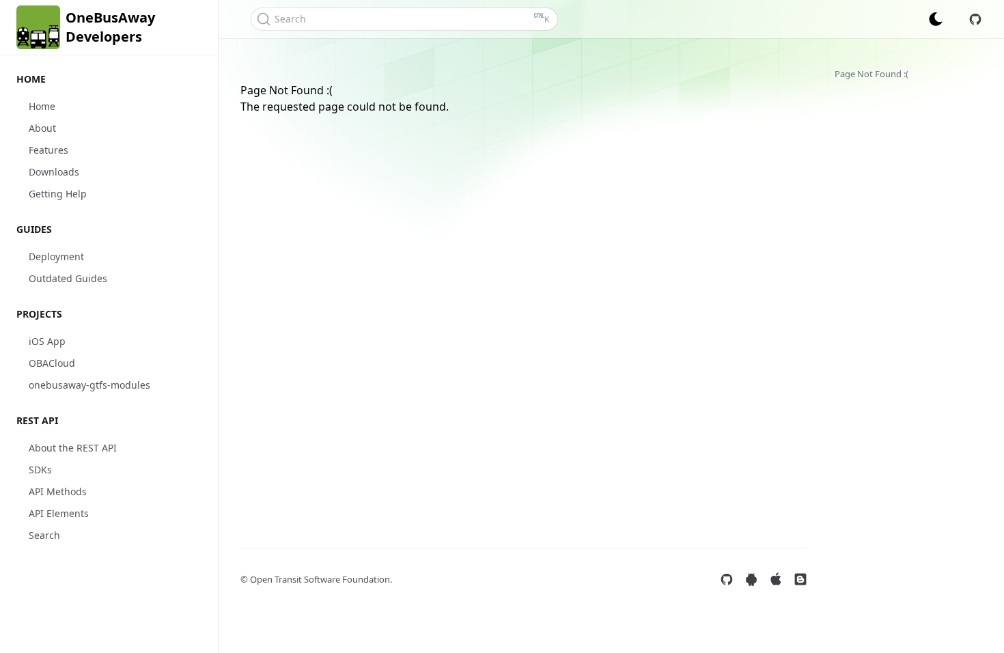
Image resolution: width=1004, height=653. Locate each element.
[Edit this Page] (975, 19)
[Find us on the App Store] (776, 579)
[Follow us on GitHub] (727, 579)
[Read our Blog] (800, 579)
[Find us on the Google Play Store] (751, 579)
